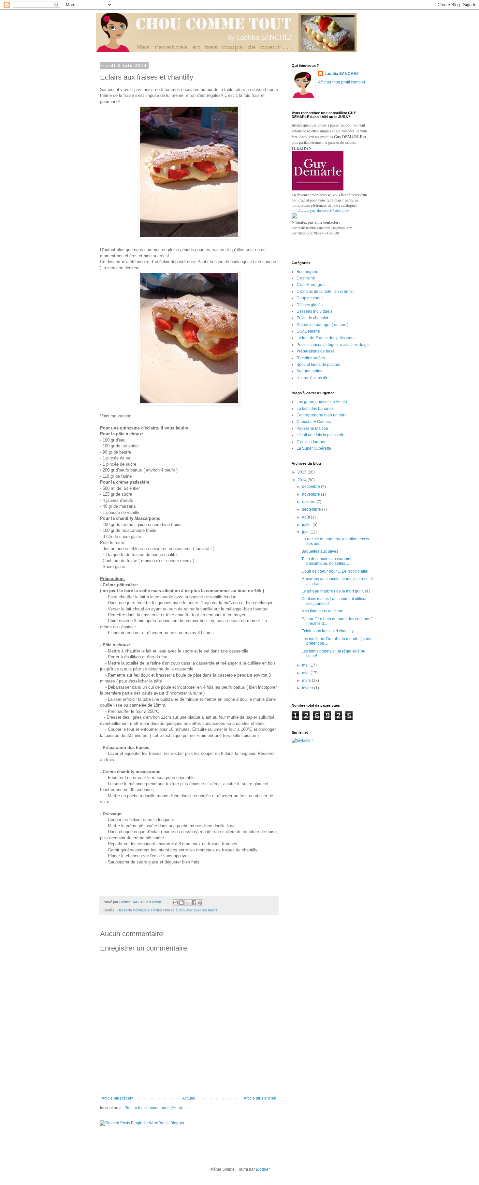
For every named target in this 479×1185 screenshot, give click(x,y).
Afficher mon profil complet (341, 82)
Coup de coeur (310, 298)
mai (306, 665)
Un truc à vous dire (313, 378)
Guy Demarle (308, 331)
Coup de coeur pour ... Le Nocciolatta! (334, 571)
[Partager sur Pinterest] (200, 902)
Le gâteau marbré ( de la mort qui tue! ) (335, 591)
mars (307, 680)
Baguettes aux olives (319, 551)
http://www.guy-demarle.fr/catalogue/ (320, 210)
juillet (307, 524)
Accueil (188, 1098)
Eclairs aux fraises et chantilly (327, 631)
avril (306, 673)
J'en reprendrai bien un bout (321, 415)
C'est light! (306, 278)
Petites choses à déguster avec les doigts (184, 910)
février (308, 688)
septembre (312, 509)
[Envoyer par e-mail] (175, 902)
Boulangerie (307, 271)
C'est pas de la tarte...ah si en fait (326, 291)
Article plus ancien (260, 1098)
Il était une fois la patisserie (320, 435)
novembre (311, 494)
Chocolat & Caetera (314, 421)
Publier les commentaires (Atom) (153, 1107)
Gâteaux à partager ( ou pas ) (322, 324)
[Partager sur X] (187, 902)
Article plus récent (117, 1098)
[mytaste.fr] (303, 740)
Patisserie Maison (312, 428)
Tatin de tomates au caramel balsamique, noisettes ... (326, 561)
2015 (303, 472)
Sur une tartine (310, 371)
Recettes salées (311, 358)
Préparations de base (316, 351)
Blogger (262, 1169)
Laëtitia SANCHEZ (341, 73)
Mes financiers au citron (322, 611)
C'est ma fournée (312, 442)
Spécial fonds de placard (319, 364)
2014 (303, 480)
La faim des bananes (315, 408)
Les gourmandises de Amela (322, 401)
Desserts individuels (133, 910)
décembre (311, 486)
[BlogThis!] (181, 902)
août (306, 517)
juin (306, 532)
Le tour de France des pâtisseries (326, 338)
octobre (309, 502)
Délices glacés (310, 305)
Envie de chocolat (312, 318)
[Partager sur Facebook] (194, 902)
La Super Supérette (314, 448)
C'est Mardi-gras (311, 284)
